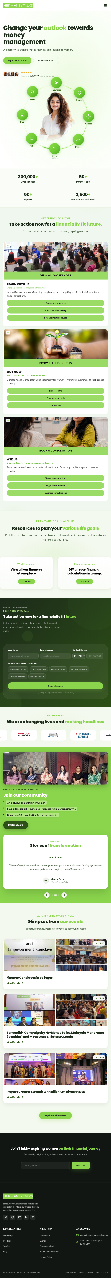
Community (45, 1235)
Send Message (55, 686)
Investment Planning (18, 669)
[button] (55, 303)
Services (7, 1246)
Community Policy (47, 1246)
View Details (13, 983)
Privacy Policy (46, 1257)
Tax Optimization (39, 669)
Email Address (46, 650)
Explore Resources (17, 60)
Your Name (13, 650)
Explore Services (46, 60)
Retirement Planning (79, 669)
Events (43, 1241)
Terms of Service (86, 1272)
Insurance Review (58, 669)
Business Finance (37, 676)
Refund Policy (102, 1272)
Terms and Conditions (49, 1251)
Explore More (15, 825)
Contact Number (80, 650)
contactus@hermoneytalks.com (94, 1235)
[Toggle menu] (105, 5)
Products (7, 1241)
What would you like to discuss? (22, 663)
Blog (5, 1251)
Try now (26, 581)
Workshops (8, 1235)
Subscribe (81, 1165)
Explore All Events (55, 1115)
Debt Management (17, 676)
